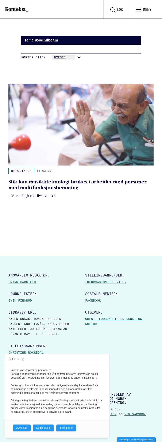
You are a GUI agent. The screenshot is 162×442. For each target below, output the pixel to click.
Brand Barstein (22, 282)
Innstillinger (66, 427)
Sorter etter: (34, 57)
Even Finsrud (20, 300)
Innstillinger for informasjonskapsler (136, 439)
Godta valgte (43, 427)
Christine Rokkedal (26, 352)
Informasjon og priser (105, 282)
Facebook (93, 300)
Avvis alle (21, 427)
